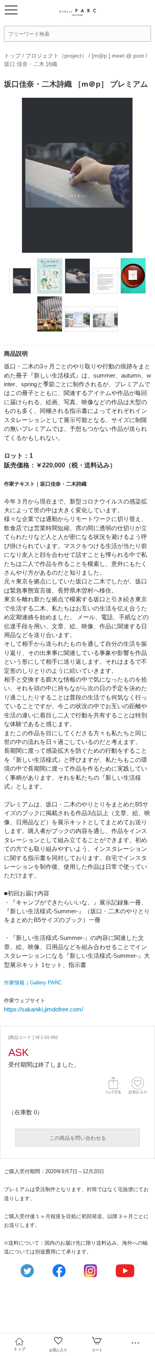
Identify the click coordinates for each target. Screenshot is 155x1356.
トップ (12, 55)
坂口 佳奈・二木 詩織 (30, 64)
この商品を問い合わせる (77, 1138)
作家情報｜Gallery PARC (33, 983)
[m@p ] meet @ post (118, 55)
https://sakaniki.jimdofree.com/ (43, 1009)
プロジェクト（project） (56, 55)
